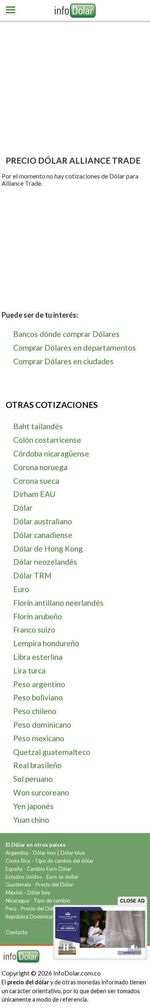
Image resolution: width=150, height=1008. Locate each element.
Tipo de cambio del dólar (64, 861)
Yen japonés (33, 806)
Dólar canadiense (42, 534)
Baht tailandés (38, 426)
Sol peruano (33, 778)
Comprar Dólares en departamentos (74, 347)
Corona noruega (40, 467)
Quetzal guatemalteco (51, 752)
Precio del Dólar (54, 884)
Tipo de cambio (52, 900)
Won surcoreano (41, 792)
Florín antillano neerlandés (58, 602)
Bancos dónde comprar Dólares (66, 334)
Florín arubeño (37, 616)
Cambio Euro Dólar (49, 869)
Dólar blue (72, 853)
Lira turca (29, 670)
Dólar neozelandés (45, 561)
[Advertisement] (75, 90)
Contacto (17, 932)
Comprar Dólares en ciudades (63, 361)
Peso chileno (34, 711)
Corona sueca (36, 480)
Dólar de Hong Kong (48, 548)
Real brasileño (37, 765)
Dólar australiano (42, 521)
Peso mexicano (38, 738)
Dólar (22, 507)
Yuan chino (31, 819)
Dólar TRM (32, 575)
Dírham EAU (34, 494)
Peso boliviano (38, 697)
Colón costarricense (47, 439)
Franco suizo (34, 629)
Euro (21, 589)
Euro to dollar (62, 877)
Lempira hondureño (46, 643)
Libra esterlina (37, 656)
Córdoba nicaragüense (51, 453)
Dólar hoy (44, 853)
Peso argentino (39, 684)
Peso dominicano (42, 724)
